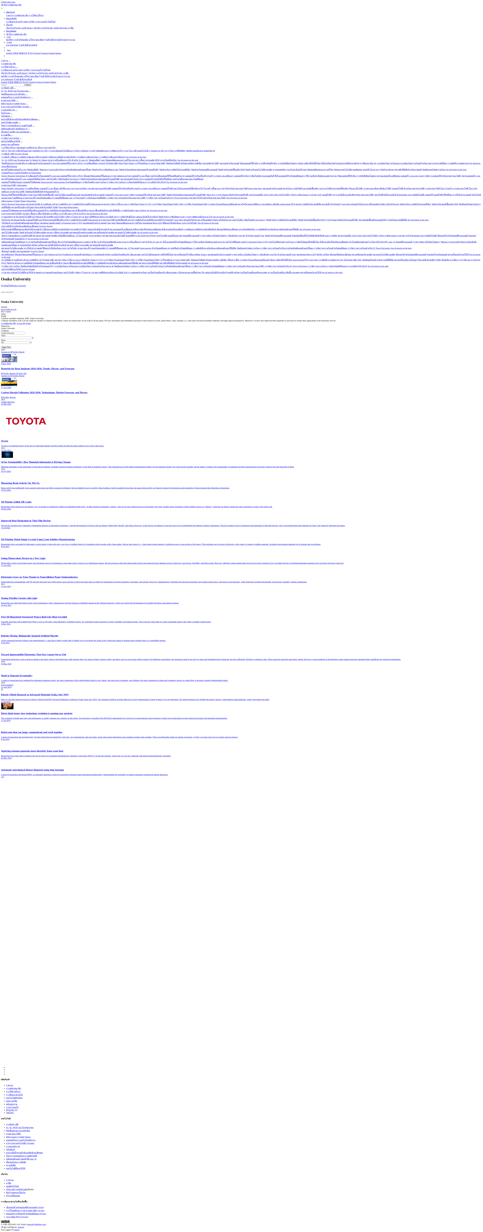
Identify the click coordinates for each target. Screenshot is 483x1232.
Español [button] (46, 82)
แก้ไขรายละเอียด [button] (31, 76)
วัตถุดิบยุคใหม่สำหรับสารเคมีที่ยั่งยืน (378, 260)
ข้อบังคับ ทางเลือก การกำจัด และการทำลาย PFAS (64, 214)
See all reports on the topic (135, 157)
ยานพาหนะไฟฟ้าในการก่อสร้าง (440, 188)
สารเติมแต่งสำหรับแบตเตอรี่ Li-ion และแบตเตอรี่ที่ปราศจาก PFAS (54, 163)
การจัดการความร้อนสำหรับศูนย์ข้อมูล (330, 248)
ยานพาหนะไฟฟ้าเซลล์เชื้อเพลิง (40, 195)
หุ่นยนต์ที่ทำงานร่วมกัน (136, 236)
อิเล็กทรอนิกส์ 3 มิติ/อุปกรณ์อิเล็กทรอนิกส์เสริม (55, 157)
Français (44, 53)
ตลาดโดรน (287, 188)
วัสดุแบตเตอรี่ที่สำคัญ (249, 163)
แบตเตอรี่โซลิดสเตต (31, 182)
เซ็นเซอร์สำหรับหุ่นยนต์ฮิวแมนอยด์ (452, 236)
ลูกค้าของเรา (28, 28)
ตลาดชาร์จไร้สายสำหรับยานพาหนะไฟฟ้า (207, 198)
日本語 (16, 53)
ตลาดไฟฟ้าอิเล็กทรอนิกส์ (385, 195)
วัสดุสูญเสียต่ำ (95, 160)
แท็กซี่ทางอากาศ (66, 188)
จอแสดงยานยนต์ (47, 223)
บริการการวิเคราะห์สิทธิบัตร (172, 151)
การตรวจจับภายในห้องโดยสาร (213, 236)
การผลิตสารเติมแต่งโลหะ (87, 157)
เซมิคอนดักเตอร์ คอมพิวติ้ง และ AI (21, 1159)
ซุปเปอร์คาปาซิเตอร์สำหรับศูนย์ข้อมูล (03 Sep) (26, 1214)
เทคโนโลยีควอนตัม (9, 122)
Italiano (58, 53)
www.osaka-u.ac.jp (8, 309)
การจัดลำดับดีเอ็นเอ (126, 217)
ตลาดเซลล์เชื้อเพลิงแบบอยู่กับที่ (32, 210)
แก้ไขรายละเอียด (36, 40)
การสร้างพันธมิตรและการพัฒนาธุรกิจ (106, 151)
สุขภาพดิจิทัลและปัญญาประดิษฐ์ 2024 (101, 217)
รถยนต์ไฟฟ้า (327, 195)
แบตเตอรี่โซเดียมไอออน (11, 182)
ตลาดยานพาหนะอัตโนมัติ (99, 188)
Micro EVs (211, 195)
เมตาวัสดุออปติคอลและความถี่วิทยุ (116, 160)
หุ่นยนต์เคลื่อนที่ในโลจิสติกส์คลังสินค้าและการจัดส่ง (314, 236)
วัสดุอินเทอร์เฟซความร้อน (433, 170)
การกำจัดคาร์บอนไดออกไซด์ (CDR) (168, 204)
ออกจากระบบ (69, 40)
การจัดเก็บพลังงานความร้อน (93, 182)
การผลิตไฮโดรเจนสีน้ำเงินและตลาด (87, 204)
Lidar (109, 223)
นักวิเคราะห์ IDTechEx (43, 28)
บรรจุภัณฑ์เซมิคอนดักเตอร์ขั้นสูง (25, 223)
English (9, 53)
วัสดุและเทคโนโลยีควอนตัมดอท (348, 170)
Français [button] (39, 82)
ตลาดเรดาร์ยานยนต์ (41, 236)
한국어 (31, 53)
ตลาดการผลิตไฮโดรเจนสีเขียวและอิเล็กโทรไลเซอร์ (318, 204)
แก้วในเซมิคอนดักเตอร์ (359, 242)
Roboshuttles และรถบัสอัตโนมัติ (410, 195)
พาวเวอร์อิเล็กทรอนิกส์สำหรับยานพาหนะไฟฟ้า (353, 195)
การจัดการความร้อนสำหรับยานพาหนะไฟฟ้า (126, 198)
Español (51, 53)
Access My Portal (24, 323)
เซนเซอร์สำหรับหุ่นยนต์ (437, 254)
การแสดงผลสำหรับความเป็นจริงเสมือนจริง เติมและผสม (116, 254)
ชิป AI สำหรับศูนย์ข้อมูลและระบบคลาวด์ (75, 242)
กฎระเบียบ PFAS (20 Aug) (17, 1217)
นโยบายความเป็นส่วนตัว (17, 1189)
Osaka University (19, 286)
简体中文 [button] (18, 82)
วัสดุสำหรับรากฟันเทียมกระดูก (105, 170)
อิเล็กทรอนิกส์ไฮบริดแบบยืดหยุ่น (147, 229)
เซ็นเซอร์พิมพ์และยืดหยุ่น (227, 229)
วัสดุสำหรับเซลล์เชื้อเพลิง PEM (231, 170)
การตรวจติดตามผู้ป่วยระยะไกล (199, 217)
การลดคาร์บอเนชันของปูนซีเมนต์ (222, 204)
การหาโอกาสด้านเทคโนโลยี (135, 151)
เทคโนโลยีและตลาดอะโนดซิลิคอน (188, 179)
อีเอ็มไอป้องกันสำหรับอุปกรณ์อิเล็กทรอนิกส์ (340, 163)
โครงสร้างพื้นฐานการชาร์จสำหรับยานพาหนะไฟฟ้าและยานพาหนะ (232, 188)
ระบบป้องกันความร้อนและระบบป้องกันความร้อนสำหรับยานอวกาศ (406, 163)
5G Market (33, 160)
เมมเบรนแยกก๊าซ (287, 204)
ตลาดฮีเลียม (441, 163)
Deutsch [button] (32, 82)
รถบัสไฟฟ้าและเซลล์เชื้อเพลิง (305, 188)
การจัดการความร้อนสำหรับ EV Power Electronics (167, 198)
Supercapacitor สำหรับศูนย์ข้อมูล (67, 182)
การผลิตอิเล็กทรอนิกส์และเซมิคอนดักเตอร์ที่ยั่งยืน (277, 229)
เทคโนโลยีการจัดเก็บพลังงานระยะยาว (63, 179)
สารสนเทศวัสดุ (279, 170)
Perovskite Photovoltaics (68, 207)
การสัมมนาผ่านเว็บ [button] (9, 70)
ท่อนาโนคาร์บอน (126, 163)
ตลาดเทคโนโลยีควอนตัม (125, 232)
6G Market (43, 160)
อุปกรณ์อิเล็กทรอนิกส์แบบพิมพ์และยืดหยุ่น (19, 119)
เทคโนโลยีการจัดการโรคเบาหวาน (69, 217)
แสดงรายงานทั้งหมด (10, 144)
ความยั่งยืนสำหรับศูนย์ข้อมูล (59, 210)
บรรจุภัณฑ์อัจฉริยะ (168, 160)
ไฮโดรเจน (5, 113)
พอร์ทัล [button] (4, 76)
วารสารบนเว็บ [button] (36, 70)
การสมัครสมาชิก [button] (8, 64)
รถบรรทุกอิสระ (81, 188)
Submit (27, 85)
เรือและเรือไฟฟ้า (356, 188)
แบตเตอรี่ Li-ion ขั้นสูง (140, 176)
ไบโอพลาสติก (112, 163)
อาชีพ (71, 28)
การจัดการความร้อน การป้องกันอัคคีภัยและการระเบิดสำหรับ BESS (136, 182)
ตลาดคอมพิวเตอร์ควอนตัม (81, 232)
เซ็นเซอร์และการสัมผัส (16, 1162)
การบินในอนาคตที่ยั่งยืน (95, 198)
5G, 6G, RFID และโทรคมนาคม (15, 91)
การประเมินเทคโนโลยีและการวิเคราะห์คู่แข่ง (69, 151)
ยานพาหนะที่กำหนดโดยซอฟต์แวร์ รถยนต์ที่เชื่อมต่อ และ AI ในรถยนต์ (53, 198)
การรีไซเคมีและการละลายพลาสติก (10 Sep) (25, 1210)
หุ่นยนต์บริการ (21, 239)
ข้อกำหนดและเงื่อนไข (15, 1192)
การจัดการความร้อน (10, 138)
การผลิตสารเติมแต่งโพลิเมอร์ (112, 157)
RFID (157, 160)
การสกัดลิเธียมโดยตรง (287, 163)
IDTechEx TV (12, 1110)
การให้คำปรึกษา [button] (8, 67)
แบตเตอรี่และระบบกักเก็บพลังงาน (15, 97)
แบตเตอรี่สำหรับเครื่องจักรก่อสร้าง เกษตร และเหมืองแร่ (209, 176)
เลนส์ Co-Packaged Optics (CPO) (68, 223)
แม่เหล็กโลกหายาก (371, 170)
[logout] (21, 1227)
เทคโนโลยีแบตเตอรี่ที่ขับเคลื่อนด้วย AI (167, 176)
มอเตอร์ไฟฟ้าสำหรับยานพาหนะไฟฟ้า (408, 188)
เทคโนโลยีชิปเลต (232, 242)
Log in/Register (12, 45)
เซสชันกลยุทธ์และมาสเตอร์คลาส (200, 151)
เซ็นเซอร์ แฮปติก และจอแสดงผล (15, 132)
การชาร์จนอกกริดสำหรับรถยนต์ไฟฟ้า (232, 195)
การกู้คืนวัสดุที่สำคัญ (268, 163)
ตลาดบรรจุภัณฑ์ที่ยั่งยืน (149, 263)
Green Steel (345, 204)
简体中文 (23, 53)
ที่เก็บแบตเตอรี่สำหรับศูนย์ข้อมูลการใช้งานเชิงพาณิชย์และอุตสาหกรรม (306, 176)
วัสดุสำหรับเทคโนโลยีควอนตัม (258, 170)
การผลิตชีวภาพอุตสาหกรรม (459, 163)
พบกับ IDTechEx (61, 28)
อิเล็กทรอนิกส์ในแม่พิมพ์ (172, 229)
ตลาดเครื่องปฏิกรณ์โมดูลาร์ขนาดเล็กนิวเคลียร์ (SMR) (34, 207)
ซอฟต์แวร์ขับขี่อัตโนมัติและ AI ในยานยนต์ (69, 236)
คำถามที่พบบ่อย (13, 1196)
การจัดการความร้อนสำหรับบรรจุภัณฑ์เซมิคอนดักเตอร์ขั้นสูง (286, 248)
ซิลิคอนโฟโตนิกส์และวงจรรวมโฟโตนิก (180, 223)
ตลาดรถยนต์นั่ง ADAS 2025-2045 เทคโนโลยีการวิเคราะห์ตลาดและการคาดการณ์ (285, 195)
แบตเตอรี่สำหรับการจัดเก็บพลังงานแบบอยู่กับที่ (254, 176)
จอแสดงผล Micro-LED (152, 223)
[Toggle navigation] (2, 8)
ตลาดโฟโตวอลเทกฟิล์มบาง (249, 204)
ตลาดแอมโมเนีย (33, 204)
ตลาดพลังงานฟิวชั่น (270, 204)
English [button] (4, 82)
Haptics (204, 254)
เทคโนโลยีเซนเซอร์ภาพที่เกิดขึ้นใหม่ (157, 254)
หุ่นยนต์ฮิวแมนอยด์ (191, 236)
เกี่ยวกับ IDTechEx (14, 28)
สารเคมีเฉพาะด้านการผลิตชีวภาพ (56, 204)
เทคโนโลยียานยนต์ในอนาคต (67, 195)
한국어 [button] (26, 82)
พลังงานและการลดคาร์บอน (13, 104)
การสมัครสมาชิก (21, 15)
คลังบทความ (11, 1104)
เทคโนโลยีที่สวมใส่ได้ (10, 141)
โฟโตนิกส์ (5, 116)
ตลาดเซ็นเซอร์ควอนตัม (103, 232)
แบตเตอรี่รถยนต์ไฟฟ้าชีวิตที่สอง (158, 179)
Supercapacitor (47, 182)
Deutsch (37, 53)
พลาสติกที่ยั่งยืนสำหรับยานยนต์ (408, 170)
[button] (10, 12)
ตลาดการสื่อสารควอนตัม (143, 160)
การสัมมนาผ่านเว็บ (14, 22)
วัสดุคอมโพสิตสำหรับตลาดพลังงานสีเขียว (184, 163)
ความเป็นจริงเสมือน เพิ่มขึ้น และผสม (284, 272)
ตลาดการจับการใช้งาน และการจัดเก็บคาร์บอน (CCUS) (127, 204)
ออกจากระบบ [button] (64, 76)
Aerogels (101, 163)
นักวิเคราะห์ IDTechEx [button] (38, 73)
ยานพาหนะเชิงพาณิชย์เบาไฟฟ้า (378, 188)
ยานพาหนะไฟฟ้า (8, 100)
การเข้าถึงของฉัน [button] (15, 76)
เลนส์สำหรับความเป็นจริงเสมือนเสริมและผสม (247, 272)
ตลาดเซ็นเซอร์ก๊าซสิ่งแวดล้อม (187, 254)
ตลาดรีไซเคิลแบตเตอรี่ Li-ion (13, 170)
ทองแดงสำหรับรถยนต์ (229, 163)
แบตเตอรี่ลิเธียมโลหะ (36, 179)
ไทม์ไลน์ (51, 22)
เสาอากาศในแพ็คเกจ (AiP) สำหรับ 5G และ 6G (68, 160)
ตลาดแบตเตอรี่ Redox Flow (132, 179)
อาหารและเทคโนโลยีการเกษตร (15, 107)
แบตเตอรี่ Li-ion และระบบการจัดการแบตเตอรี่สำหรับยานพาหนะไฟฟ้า (430, 176)
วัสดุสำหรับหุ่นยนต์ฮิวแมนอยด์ (204, 170)
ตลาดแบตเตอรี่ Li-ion (471, 176)
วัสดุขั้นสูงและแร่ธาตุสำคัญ (13, 94)
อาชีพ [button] (66, 73)
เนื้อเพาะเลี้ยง (36, 214)
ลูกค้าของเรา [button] (23, 73)
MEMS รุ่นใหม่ (37, 245)
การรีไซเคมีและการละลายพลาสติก (149, 163)
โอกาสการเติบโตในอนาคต (20, 151)
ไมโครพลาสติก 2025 (353, 260)
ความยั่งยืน (6, 135)
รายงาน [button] (4, 60)
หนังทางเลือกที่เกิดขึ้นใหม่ (309, 163)
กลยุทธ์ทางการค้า (40, 151)
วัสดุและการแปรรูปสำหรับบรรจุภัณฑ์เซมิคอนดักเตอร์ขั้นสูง (65, 170)
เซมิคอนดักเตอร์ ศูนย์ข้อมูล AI (14, 129)
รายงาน (9, 15)
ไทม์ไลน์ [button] (46, 70)
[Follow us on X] (244, 925)
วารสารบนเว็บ (41, 22)
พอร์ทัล (9, 40)
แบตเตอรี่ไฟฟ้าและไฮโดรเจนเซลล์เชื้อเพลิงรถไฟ (181, 188)
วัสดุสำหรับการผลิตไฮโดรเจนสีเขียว (175, 170)
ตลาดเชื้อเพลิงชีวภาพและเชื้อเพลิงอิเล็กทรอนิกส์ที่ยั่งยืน (96, 210)
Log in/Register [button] (7, 79)
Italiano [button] (53, 82)
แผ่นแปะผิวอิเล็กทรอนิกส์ (147, 217)
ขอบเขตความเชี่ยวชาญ (26, 148)
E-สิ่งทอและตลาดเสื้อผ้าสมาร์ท (190, 272)
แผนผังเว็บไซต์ (12, 1186)
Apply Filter (6, 347)
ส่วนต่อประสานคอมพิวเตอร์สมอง (77, 254)
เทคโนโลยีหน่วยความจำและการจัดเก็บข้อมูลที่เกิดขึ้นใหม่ (294, 242)
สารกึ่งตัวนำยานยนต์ (462, 195)
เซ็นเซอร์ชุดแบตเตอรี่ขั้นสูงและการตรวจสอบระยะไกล (107, 176)
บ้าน (3, 286)
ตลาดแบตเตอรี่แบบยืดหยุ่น (388, 176)
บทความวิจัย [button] (23, 70)
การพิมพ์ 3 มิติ (7, 88)
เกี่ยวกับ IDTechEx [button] (8, 73)
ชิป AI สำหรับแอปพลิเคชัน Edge (108, 242)
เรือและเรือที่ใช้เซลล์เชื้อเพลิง (14, 195)
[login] (16, 1230)
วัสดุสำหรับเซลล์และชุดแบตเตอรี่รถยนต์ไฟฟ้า (139, 170)
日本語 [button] (11, 82)
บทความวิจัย (28, 22)
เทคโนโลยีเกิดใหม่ (14, 1098)
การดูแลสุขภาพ (8, 110)
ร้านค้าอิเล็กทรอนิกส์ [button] (48, 76)
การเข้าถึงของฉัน (20, 40)
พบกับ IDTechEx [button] (56, 73)
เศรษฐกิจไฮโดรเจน (359, 204)
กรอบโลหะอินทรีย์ (294, 170)
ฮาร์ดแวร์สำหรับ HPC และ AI (382, 242)
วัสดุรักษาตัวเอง (387, 170)
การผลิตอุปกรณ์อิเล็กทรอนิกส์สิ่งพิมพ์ (199, 229)
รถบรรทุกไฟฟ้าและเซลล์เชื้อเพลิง (333, 188)
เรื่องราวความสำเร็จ (46, 148)
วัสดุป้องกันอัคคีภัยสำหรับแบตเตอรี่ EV (42, 192)
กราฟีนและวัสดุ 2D (368, 163)
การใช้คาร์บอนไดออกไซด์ (195, 204)
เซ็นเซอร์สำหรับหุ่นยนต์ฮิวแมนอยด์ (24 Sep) (25, 1207)
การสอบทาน (154, 151)
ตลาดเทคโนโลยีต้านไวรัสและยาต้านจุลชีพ (34, 217)
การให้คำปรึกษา (36, 15)
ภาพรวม (10, 1180)
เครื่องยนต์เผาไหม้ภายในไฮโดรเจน (383, 204)
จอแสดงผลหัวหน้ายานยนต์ (92, 195)
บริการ (4, 151)
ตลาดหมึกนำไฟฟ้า (211, 163)
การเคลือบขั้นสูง (90, 163)
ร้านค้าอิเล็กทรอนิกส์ (53, 40)
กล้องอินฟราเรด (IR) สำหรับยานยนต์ (244, 236)
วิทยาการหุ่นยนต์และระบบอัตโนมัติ (16, 126)
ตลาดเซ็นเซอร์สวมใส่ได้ (458, 254)
